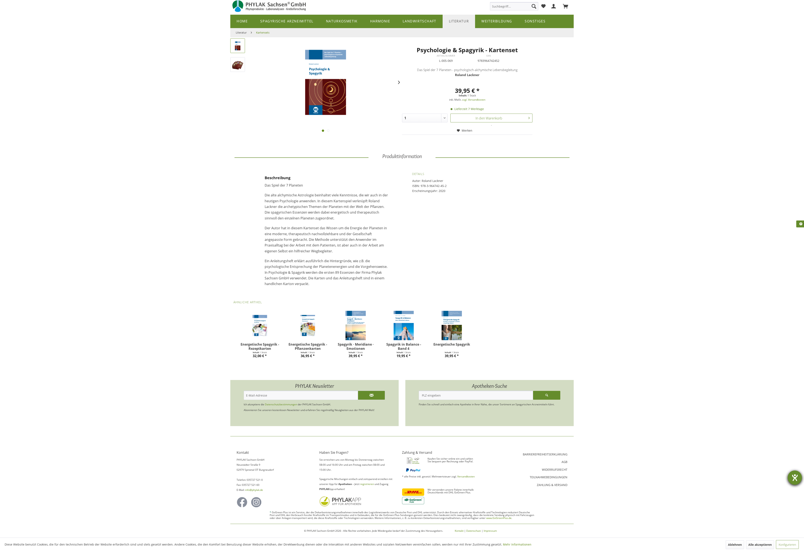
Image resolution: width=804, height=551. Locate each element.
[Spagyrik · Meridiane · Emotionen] (356, 325)
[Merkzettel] (543, 6)
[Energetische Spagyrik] (452, 325)
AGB (564, 462)
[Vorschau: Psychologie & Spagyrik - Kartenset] (237, 45)
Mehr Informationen (517, 544)
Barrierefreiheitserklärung (545, 454)
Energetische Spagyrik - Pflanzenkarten (308, 346)
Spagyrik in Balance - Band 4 (403, 346)
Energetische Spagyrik (451, 344)
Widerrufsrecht (554, 470)
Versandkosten (466, 476)
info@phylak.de (254, 490)
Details (418, 174)
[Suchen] (534, 6)
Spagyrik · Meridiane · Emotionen (356, 346)
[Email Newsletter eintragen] (371, 395)
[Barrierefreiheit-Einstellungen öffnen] (795, 478)
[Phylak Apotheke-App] (356, 501)
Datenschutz (473, 531)
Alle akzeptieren (760, 545)
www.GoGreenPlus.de (499, 518)
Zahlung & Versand (552, 485)
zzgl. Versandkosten (473, 99)
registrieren (367, 484)
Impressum (490, 531)
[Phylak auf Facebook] (242, 502)
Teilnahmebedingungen (548, 477)
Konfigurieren (787, 545)
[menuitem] (514, 6)
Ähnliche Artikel (247, 302)
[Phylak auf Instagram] (256, 502)
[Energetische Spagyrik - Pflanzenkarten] (308, 325)
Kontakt (459, 531)
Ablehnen (735, 545)
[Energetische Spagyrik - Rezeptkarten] (260, 325)
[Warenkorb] (567, 6)
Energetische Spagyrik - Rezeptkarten (260, 346)
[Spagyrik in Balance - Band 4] (403, 325)
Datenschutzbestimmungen (281, 404)
